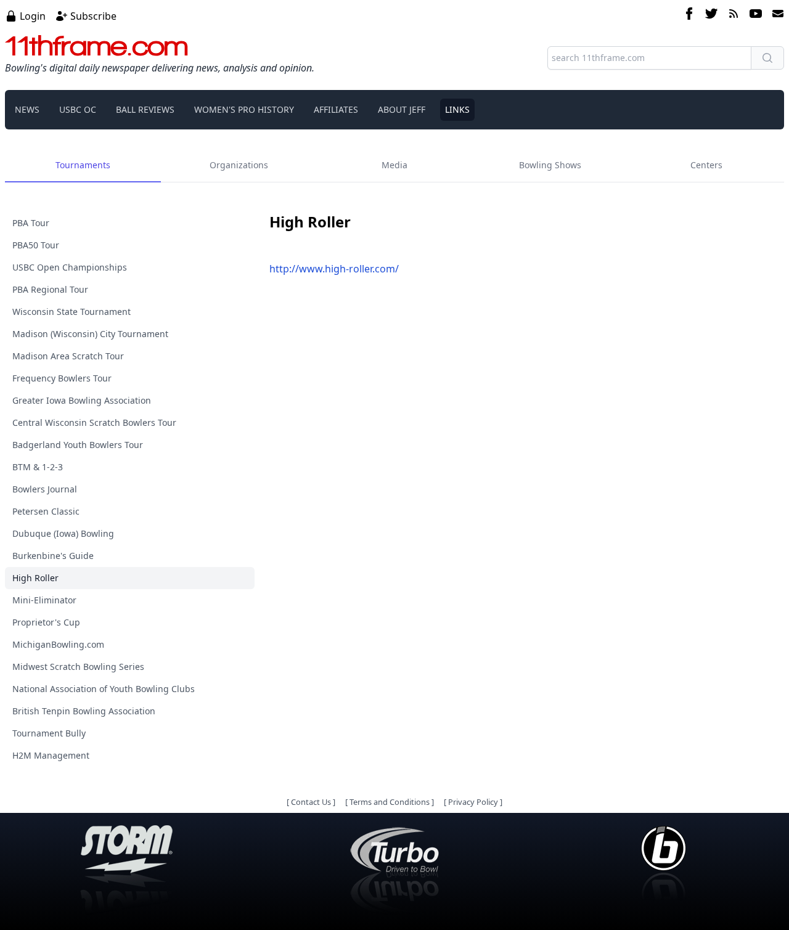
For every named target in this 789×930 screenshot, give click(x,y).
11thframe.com (96, 46)
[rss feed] (733, 15)
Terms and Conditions (390, 801)
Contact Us (311, 801)
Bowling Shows (550, 165)
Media (394, 165)
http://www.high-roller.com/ (334, 268)
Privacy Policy (473, 801)
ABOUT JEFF (401, 109)
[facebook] (689, 15)
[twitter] (711, 15)
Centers (706, 165)
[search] (767, 58)
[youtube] (756, 15)
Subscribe (93, 16)
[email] (775, 15)
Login (33, 16)
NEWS (27, 109)
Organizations (239, 165)
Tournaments (82, 165)
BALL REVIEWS (145, 109)
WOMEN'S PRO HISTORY (244, 109)
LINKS (457, 109)
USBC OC (77, 109)
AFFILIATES (336, 109)
